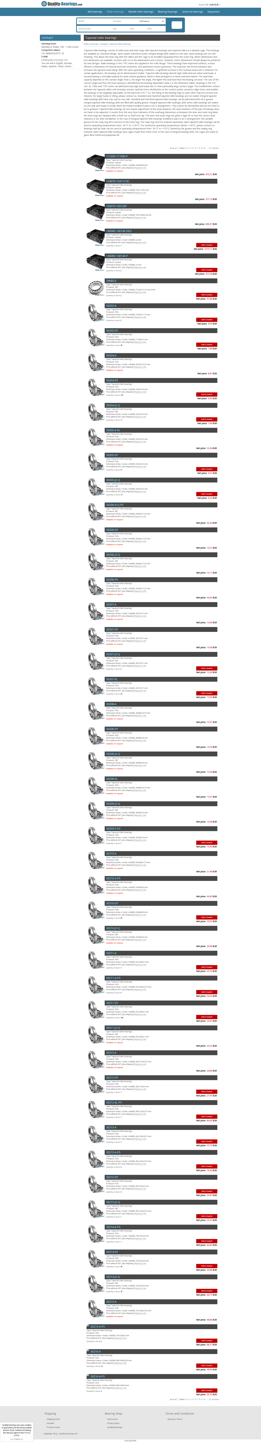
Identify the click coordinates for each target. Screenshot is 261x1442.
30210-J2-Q (113, 928)
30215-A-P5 (97, 1326)
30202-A (111, 305)
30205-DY (112, 455)
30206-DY (112, 530)
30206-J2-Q (113, 554)
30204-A (111, 355)
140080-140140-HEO (119, 231)
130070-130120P (116, 206)
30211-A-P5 (113, 978)
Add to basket (206, 245)
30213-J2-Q (113, 1202)
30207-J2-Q (113, 654)
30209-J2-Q (113, 803)
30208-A (111, 704)
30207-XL (112, 679)
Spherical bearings (192, 11)
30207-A (111, 604)
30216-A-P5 (97, 1376)
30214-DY (112, 1252)
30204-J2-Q (113, 405)
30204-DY (112, 380)
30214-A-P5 (113, 1227)
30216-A (95, 1351)
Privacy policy (113, 1423)
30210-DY (112, 903)
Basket (202, 4)
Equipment (214, 11)
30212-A (111, 1052)
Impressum (112, 1419)
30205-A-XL (113, 430)
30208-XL (112, 779)
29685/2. (111, 281)
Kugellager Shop (51, 1433)
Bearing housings (168, 11)
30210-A (111, 853)
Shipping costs (140, 167)
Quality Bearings (114, 1427)
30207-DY (112, 629)
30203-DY (112, 330)
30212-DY (112, 1077)
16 (210, 148)
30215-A (111, 1301)
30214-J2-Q (113, 1277)
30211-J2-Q (113, 1028)
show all (173, 148)
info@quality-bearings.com (54, 59)
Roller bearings (115, 11)
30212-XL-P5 (114, 1102)
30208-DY (112, 729)
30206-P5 (112, 579)
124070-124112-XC (117, 181)
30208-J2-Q (113, 754)
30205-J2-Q (113, 480)
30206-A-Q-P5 (114, 505)
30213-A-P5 (113, 1152)
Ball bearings (95, 11)
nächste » (216, 148)
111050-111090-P (117, 156)
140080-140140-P (117, 256)
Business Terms (175, 1419)
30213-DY (112, 1177)
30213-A (111, 1127)
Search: (81, 21)
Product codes (53, 1427)
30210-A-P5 (113, 878)
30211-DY (112, 1003)
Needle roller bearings (140, 11)
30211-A (111, 953)
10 (204, 148)
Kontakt (50, 1423)
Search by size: (84, 28)
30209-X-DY (113, 828)
